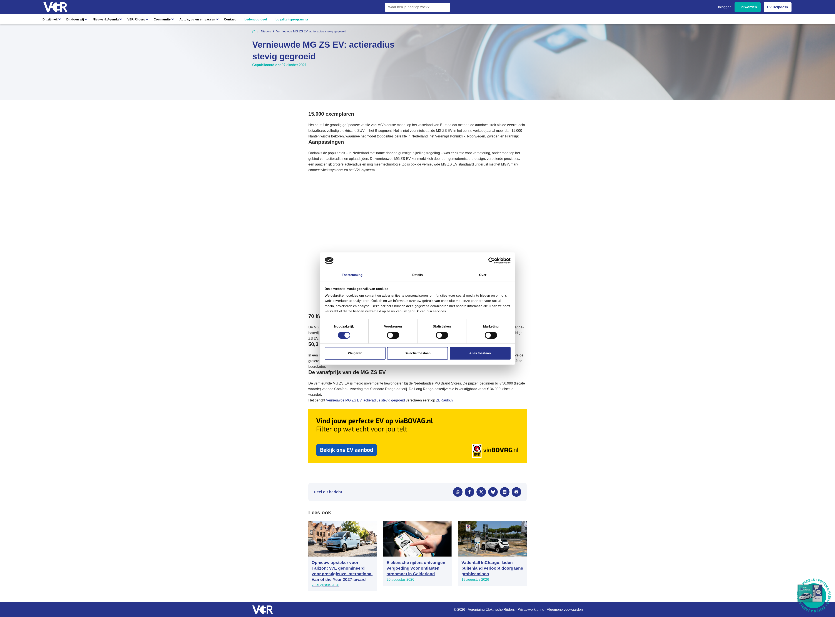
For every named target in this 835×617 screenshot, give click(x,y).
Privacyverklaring (531, 609)
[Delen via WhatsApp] (458, 492)
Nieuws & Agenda (106, 19)
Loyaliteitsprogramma (292, 19)
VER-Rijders (136, 19)
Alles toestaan (480, 353)
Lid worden (747, 7)
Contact (230, 19)
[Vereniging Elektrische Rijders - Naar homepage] (55, 7)
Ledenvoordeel (255, 19)
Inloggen (724, 7)
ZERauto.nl (445, 400)
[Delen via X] (481, 492)
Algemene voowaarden (565, 609)
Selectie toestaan (418, 353)
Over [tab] (482, 275)
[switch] (393, 335)
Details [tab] (417, 275)
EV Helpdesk (777, 7)
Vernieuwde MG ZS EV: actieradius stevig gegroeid (365, 400)
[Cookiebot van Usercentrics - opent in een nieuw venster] (492, 260)
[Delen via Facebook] (469, 492)
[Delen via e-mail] (516, 492)
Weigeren (355, 353)
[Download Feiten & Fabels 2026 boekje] (813, 595)
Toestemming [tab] (352, 275)
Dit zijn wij (50, 19)
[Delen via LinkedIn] (504, 492)
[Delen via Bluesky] (493, 492)
